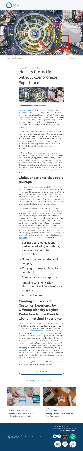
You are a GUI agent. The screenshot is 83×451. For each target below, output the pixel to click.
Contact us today (25, 362)
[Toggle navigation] (76, 5)
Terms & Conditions (65, 430)
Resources (35, 437)
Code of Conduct (71, 428)
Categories (72, 58)
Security (64, 428)
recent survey (25, 110)
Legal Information (56, 428)
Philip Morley (57, 410)
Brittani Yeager (22, 410)
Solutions (27, 437)
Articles (21, 66)
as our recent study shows (32, 331)
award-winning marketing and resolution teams (37, 228)
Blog (8, 58)
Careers (42, 437)
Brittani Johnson (36, 68)
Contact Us (73, 430)
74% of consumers (26, 117)
